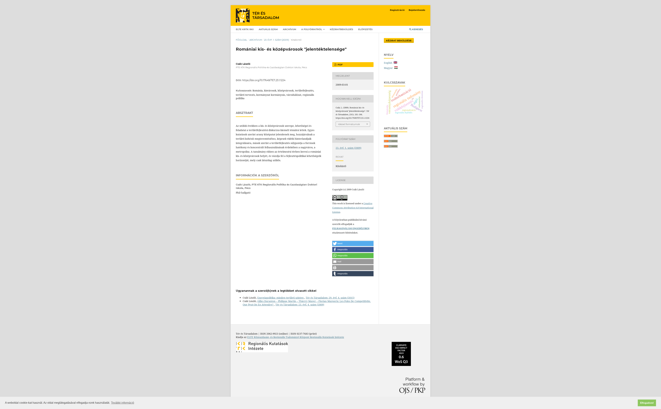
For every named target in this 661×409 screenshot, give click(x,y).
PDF (340, 64)
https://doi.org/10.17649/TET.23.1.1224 (263, 80)
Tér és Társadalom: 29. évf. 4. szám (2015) (330, 297)
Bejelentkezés (417, 10)
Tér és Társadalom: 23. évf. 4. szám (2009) (299, 304)
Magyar (389, 68)
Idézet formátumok (349, 124)
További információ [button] (122, 402)
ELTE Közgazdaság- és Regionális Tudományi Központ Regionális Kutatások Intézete (295, 337)
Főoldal (241, 39)
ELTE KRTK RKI (245, 29)
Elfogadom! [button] (647, 402)
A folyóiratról (312, 29)
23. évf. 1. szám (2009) (276, 39)
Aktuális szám (268, 29)
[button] (353, 243)
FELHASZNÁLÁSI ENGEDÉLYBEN (350, 228)
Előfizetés (365, 29)
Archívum (289, 29)
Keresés (417, 29)
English (389, 62)
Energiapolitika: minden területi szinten (280, 297)
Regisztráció (397, 10)
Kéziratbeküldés (341, 29)
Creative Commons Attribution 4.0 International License (353, 208)
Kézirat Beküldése (399, 40)
